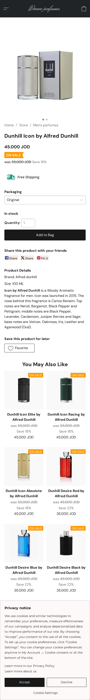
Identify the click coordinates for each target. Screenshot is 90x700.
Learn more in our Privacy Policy (30, 666)
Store (23, 125)
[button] (45, 8)
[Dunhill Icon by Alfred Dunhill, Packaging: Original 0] (45, 75)
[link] (46, 691)
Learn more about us (20, 671)
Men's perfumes (45, 125)
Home (9, 125)
